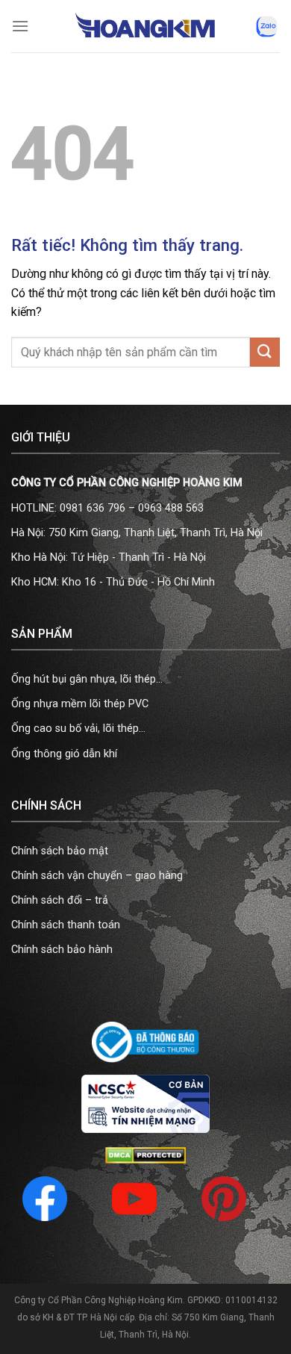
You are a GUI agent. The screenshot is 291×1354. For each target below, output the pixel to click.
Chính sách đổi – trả (59, 900)
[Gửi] (265, 352)
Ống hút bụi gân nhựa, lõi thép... (87, 679)
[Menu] (20, 25)
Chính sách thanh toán (65, 925)
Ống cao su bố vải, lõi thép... (78, 728)
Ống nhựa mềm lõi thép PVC (79, 704)
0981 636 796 (92, 508)
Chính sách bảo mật (59, 851)
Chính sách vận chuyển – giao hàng (97, 875)
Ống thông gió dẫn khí (64, 754)
